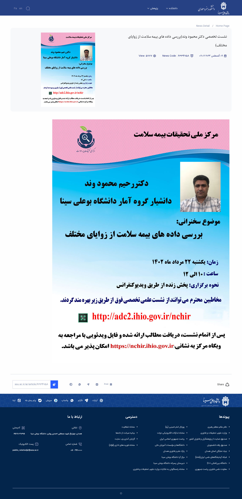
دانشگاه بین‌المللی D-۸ (217, 463)
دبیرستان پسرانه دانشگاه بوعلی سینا (169, 463)
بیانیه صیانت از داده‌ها (125, 433)
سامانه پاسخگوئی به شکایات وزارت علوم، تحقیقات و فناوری (159, 469)
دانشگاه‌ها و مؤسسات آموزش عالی (170, 445)
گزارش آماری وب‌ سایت (125, 439)
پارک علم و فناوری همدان (174, 451)
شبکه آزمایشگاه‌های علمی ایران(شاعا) (211, 457)
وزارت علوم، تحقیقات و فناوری (214, 433)
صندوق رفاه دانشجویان (217, 445)
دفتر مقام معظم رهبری (217, 427)
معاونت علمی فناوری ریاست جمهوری (211, 469)
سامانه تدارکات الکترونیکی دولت (171, 433)
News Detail (203, 26)
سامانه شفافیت (128, 427)
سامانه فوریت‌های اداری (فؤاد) (122, 445)
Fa (15, 8)
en (20, 8)
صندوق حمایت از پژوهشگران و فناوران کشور (208, 439)
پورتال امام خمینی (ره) (175, 427)
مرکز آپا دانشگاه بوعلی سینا (173, 457)
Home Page (222, 26)
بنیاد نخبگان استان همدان (216, 451)
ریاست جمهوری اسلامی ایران (172, 439)
